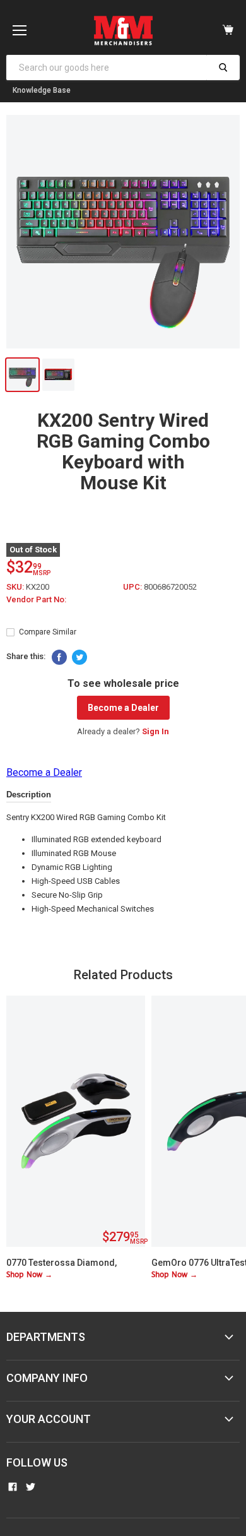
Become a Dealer (123, 708)
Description (28, 794)
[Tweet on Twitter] (79, 657)
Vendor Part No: (36, 599)
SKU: (16, 587)
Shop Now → (29, 1275)
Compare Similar (47, 632)
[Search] (223, 67)
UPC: (133, 587)
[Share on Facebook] (59, 657)
